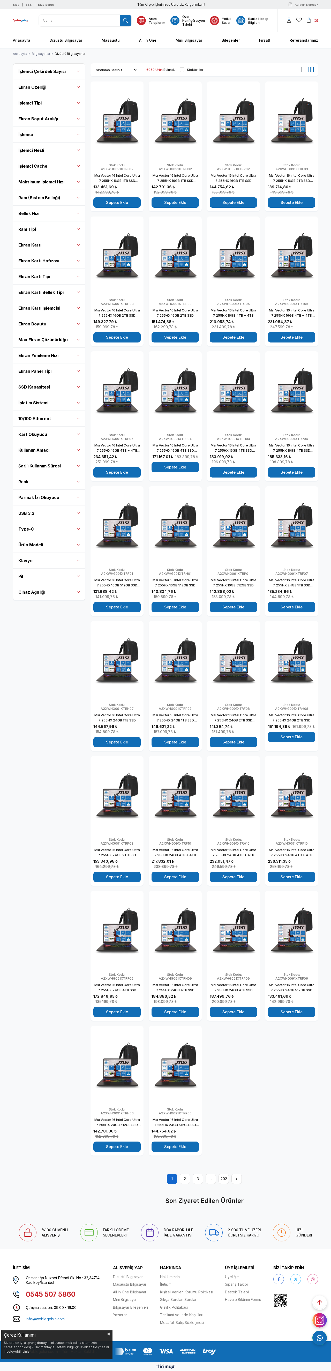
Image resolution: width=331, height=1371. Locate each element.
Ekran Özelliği (32, 87)
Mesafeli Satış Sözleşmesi (182, 1322)
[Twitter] (295, 1279)
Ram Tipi (27, 229)
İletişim (165, 1284)
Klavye (25, 560)
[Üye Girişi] (289, 20)
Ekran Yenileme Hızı (38, 355)
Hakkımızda (170, 1277)
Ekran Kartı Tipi (34, 276)
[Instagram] (312, 1279)
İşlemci (25, 134)
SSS (29, 4)
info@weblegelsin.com (45, 1319)
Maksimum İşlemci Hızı (41, 181)
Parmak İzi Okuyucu (38, 497)
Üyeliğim (232, 1277)
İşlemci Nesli (31, 150)
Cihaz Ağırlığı (31, 592)
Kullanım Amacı (33, 450)
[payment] (165, 1351)
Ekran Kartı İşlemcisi (39, 308)
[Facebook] (278, 1279)
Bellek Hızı (28, 213)
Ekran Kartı (29, 245)
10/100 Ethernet (34, 418)
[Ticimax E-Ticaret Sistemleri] (165, 1367)
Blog (16, 4)
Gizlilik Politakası (174, 1307)
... (211, 1178)
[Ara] (125, 20)
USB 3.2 (26, 513)
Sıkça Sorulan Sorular (178, 1299)
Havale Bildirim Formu (243, 1299)
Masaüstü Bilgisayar (129, 1284)
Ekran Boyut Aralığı (38, 118)
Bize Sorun (46, 4)
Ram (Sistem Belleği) (39, 197)
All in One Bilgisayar (129, 1292)
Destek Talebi (237, 1292)
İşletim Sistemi (33, 402)
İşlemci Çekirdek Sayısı (42, 71)
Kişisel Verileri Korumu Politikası (186, 1292)
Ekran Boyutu (32, 323)
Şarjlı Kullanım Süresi (39, 465)
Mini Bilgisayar (125, 1299)
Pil (20, 576)
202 (224, 1178)
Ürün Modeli (30, 544)
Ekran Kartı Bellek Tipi (41, 292)
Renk (23, 481)
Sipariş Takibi (236, 1284)
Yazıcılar (120, 1315)
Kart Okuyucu (32, 434)
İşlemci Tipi (30, 103)
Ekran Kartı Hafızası (38, 260)
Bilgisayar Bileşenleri (130, 1307)
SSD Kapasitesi (34, 387)
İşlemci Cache (32, 166)
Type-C (26, 529)
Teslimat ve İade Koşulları (181, 1315)
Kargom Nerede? (306, 4)
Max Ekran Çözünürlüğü (43, 339)
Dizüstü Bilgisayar (128, 1277)
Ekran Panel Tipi (34, 371)
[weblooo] (295, 1300)
